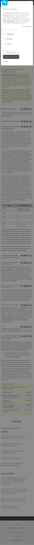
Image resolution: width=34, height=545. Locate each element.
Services (9, 43)
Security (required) (12, 29)
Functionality (10, 34)
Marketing (9, 39)
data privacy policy (9, 21)
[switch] (26, 26)
